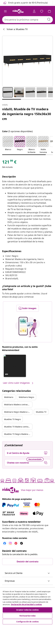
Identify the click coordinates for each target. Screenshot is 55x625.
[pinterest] (16, 543)
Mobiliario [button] (8, 397)
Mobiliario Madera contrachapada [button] (18, 404)
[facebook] (4, 543)
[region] (27, 606)
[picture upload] (27, 327)
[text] (9, 162)
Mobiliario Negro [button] (26, 397)
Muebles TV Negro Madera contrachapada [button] (18, 434)
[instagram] (10, 543)
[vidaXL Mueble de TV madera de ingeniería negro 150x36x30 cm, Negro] (27, 61)
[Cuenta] (34, 11)
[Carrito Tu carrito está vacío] (49, 11)
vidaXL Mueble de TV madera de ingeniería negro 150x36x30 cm (26, 114)
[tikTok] (21, 543)
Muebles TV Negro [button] (12, 419)
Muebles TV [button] (41, 412)
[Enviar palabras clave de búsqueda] (49, 19)
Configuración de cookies (27, 621)
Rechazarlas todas (27, 616)
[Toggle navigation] (5, 11)
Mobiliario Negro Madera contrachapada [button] (18, 412)
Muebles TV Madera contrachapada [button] (18, 426)
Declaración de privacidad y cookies (26, 604)
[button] (25, 3)
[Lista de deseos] (41, 11)
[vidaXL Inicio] (18, 11)
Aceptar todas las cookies (27, 610)
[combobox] (27, 19)
